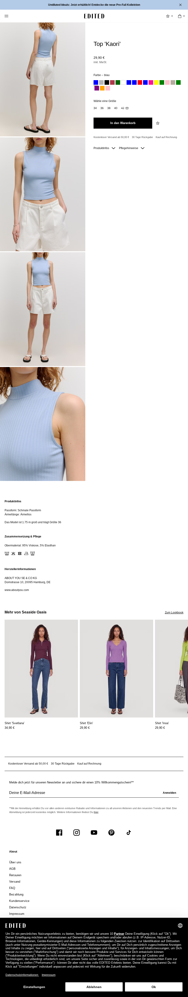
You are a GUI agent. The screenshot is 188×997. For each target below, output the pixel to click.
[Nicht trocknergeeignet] (19, 553)
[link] (13, 852)
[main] (94, 545)
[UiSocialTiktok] (129, 833)
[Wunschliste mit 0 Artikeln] (167, 16)
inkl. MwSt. (100, 62)
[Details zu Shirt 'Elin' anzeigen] (116, 669)
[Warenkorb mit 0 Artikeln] (179, 16)
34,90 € (9, 727)
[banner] (94, 5)
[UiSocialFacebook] (59, 833)
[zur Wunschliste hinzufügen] (158, 123)
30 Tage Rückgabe (142, 137)
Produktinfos (102, 148)
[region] (94, 511)
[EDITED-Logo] (94, 16)
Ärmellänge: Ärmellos (18, 514)
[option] (96, 83)
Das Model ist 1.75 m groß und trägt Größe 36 (33, 522)
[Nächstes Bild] (186, 641)
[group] (94, 794)
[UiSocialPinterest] (111, 833)
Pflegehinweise (129, 148)
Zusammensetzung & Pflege (23, 536)
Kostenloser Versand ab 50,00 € (111, 137)
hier (96, 812)
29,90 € (99, 57)
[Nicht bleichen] (13, 553)
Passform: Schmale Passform (23, 510)
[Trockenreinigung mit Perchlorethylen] (32, 553)
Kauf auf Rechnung (166, 137)
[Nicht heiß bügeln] (26, 553)
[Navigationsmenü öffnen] (7, 16)
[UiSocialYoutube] (94, 833)
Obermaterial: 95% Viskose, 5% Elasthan (30, 545)
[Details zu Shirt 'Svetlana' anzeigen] (41, 669)
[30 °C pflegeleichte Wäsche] (7, 553)
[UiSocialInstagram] (77, 833)
